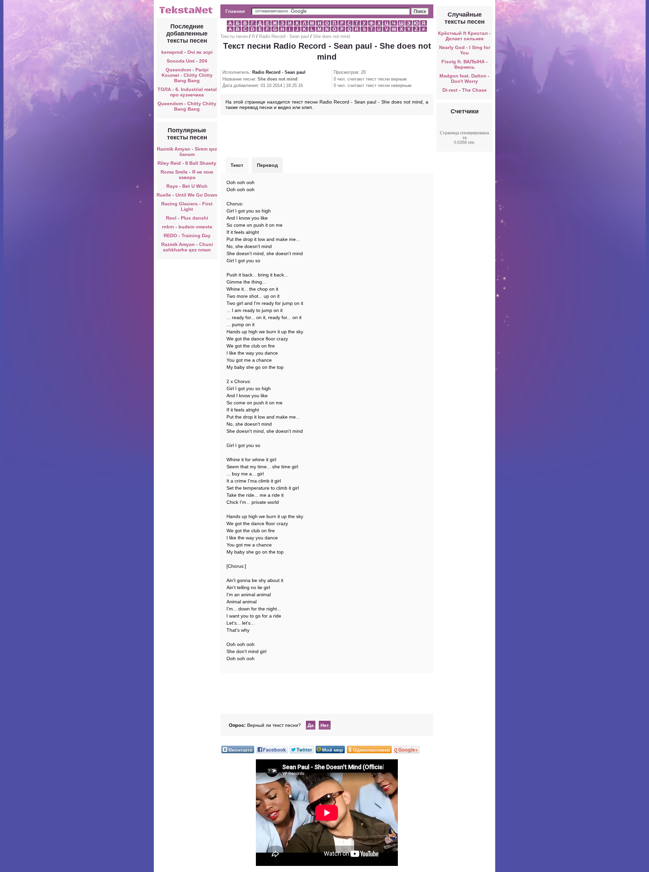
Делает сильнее (465, 38)
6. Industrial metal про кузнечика (193, 92)
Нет (324, 725)
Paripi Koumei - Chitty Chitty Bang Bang (187, 75)
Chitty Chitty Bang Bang (195, 106)
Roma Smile (174, 172)
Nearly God (452, 47)
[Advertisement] (326, 135)
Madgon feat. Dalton (462, 76)
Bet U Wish (195, 186)
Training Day (196, 235)
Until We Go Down (196, 195)
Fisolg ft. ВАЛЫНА (463, 61)
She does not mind (331, 36)
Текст (237, 165)
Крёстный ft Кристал (463, 33)
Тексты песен (234, 36)
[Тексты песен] (187, 13)
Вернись (464, 67)
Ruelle (164, 195)
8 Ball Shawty (200, 163)
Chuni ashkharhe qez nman (188, 247)
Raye (172, 186)
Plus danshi (194, 218)
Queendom (178, 69)
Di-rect (450, 90)
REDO (170, 235)
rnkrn (168, 226)
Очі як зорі (200, 52)
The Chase (474, 90)
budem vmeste (195, 226)
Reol (171, 218)
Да (311, 725)
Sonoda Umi (181, 61)
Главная (235, 11)
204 (203, 61)
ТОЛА (164, 89)
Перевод (267, 165)
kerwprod (172, 52)
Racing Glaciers (179, 203)
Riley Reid (169, 163)
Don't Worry (464, 81)
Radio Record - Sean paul (284, 36)
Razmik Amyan (173, 149)
